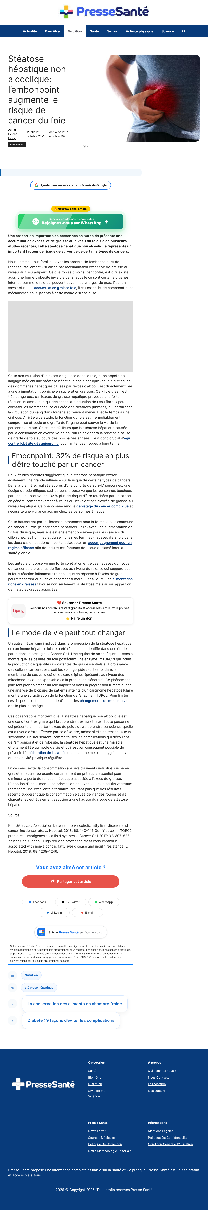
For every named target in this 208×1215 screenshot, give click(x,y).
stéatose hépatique (39, 987)
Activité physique (139, 31)
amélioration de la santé (45, 753)
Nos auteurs (157, 1091)
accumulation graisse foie (55, 288)
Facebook (39, 902)
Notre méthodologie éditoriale (109, 1151)
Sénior (112, 31)
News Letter (97, 1131)
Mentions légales (160, 1131)
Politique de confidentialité (168, 1138)
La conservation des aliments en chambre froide (75, 1003)
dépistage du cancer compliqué (102, 506)
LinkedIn (56, 912)
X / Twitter (72, 902)
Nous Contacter (159, 1077)
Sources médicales (102, 1138)
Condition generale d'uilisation (170, 1144)
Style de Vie (96, 1091)
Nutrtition (95, 1084)
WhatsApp (106, 902)
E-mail (89, 912)
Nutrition (75, 31)
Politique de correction (105, 1144)
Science (167, 31)
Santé (94, 31)
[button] (184, 31)
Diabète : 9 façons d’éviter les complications (71, 1020)
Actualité (30, 31)
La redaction (157, 1084)
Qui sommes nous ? (162, 1071)
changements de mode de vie (104, 701)
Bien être (52, 31)
